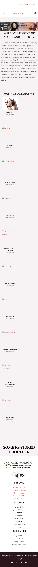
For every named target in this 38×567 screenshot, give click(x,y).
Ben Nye (19, 513)
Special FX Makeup (19, 510)
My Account (19, 536)
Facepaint (19, 516)
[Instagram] (16, 562)
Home (19, 527)
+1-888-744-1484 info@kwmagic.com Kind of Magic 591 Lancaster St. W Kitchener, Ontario (19, 493)
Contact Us (19, 538)
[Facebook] (21, 562)
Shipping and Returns (19, 544)
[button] (3, 5)
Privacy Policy (19, 541)
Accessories (19, 518)
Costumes (19, 521)
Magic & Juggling (19, 524)
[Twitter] (26, 562)
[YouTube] (12, 562)
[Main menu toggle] (4, 14)
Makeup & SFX (19, 507)
